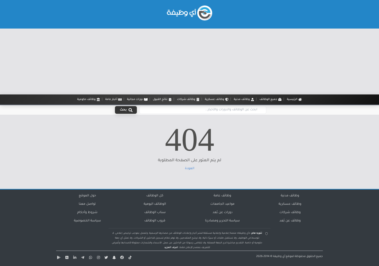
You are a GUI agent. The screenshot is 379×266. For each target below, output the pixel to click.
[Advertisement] (189, 61)
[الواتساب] (90, 258)
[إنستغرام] (98, 258)
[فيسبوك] (121, 258)
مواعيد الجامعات (222, 204)
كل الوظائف (154, 196)
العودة (189, 168)
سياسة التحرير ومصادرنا (222, 221)
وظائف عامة (222, 196)
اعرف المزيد (171, 247)
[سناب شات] (113, 258)
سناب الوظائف (155, 212)
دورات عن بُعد (222, 212)
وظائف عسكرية (290, 204)
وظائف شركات (290, 212)
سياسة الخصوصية (87, 221)
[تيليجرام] (82, 258)
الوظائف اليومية (155, 204)
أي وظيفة (279, 256)
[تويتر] (106, 258)
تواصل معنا (87, 204)
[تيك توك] (129, 258)
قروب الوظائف (154, 221)
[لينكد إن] (74, 258)
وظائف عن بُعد (290, 221)
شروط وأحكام (87, 212)
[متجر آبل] (66, 258)
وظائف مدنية (290, 196)
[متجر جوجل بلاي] (58, 258)
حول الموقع (87, 196)
